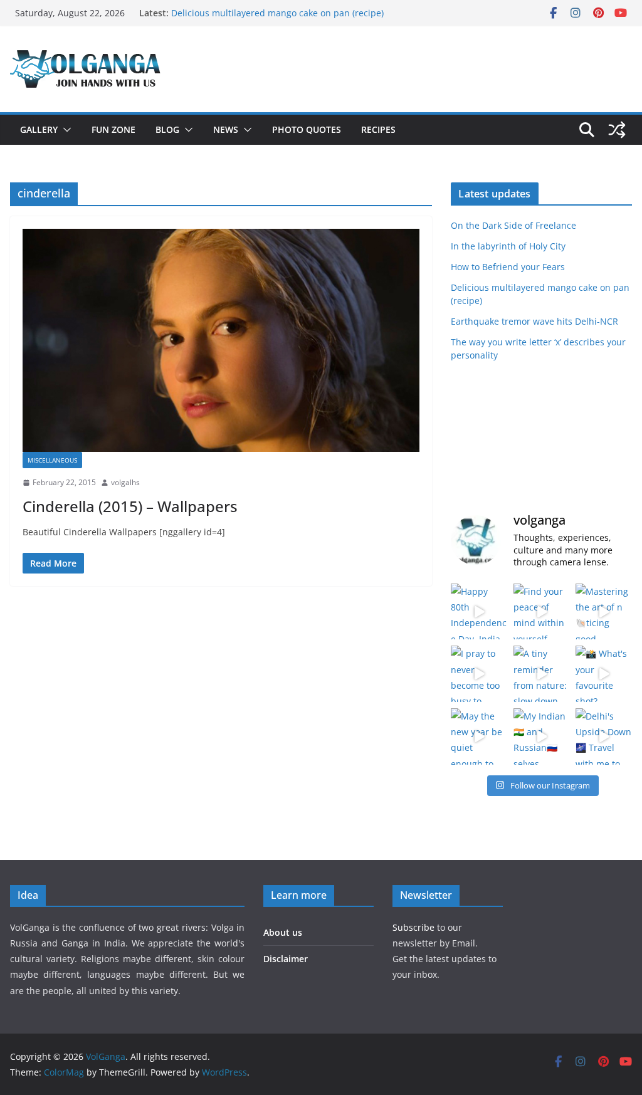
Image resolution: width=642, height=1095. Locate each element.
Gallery (39, 129)
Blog (167, 129)
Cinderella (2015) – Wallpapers (130, 506)
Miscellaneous (52, 460)
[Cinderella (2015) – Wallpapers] (221, 340)
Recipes (378, 129)
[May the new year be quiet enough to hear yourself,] (479, 736)
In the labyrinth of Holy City (508, 246)
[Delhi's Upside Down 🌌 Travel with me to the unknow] (604, 736)
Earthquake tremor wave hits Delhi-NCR (534, 321)
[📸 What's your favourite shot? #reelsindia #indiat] (604, 674)
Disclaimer (285, 959)
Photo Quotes (306, 129)
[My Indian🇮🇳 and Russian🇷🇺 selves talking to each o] (541, 736)
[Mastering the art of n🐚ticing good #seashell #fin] (604, 612)
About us (282, 932)
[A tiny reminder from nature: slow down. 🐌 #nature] (541, 674)
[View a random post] (617, 130)
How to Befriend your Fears (508, 267)
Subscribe (414, 927)
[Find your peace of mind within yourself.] (541, 612)
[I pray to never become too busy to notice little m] (479, 674)
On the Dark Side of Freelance (513, 225)
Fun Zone (113, 129)
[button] (64, 130)
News (225, 129)
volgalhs (125, 482)
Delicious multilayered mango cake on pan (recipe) (277, 13)
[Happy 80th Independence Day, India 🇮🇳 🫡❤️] (479, 612)
